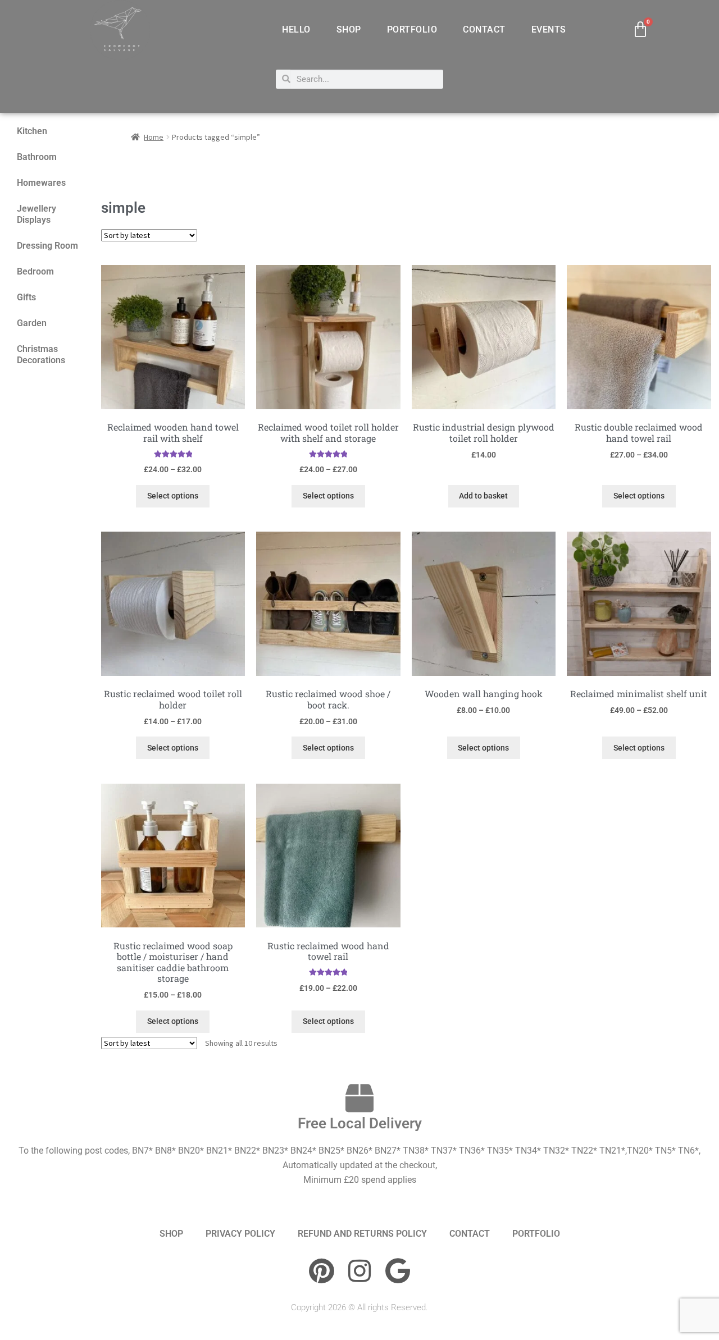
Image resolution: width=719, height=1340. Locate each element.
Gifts (26, 297)
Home (153, 137)
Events (548, 29)
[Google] (398, 1271)
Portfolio (412, 29)
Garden (32, 323)
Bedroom (35, 271)
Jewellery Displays (36, 214)
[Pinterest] (321, 1271)
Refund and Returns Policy (362, 1233)
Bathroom (37, 157)
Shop (348, 29)
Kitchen (32, 131)
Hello (296, 29)
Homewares (41, 182)
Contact (484, 29)
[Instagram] (359, 1271)
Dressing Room (47, 245)
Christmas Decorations (41, 354)
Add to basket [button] (483, 495)
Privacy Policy (240, 1233)
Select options (172, 495)
